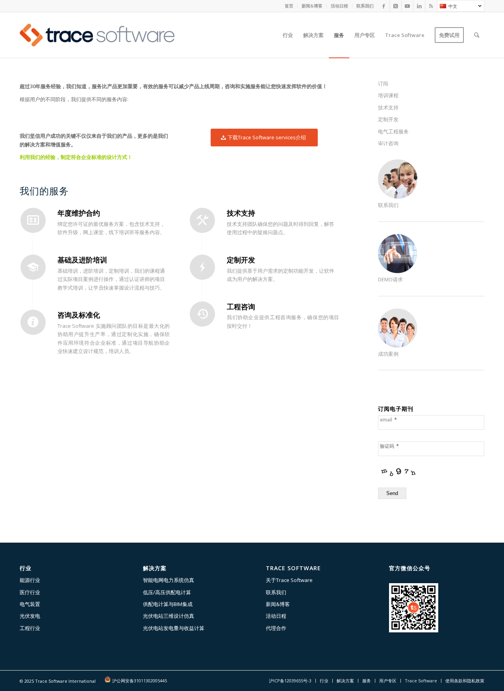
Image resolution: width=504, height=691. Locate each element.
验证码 (389, 446)
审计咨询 (388, 143)
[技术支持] (202, 220)
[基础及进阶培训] (33, 267)
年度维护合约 (78, 213)
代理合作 (276, 628)
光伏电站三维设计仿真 (168, 615)
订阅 (383, 83)
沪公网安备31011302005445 (139, 681)
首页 (289, 6)
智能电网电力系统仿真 (168, 580)
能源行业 (30, 580)
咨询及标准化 (78, 315)
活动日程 (339, 6)
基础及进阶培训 (82, 259)
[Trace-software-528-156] (97, 35)
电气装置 (30, 604)
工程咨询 (241, 306)
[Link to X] (395, 6)
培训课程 (388, 95)
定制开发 (241, 259)
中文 (447, 7)
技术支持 (241, 213)
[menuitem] (289, 6)
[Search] (476, 35)
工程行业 (30, 628)
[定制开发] (202, 267)
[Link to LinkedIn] (419, 6)
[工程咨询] (202, 314)
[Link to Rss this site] (431, 6)
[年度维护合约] (33, 220)
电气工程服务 (393, 131)
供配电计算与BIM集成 (168, 604)
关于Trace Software (289, 580)
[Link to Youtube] (407, 6)
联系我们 (365, 6)
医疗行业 (30, 592)
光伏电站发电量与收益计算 (173, 628)
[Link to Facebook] (383, 6)
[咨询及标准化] (33, 322)
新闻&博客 (312, 6)
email (388, 419)
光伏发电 (30, 615)
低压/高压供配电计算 (167, 592)
